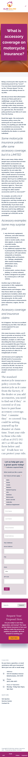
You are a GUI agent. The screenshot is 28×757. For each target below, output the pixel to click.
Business (9, 494)
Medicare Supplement (12, 504)
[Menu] (25, 6)
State (5, 567)
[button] (21, 605)
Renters (8, 487)
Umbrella (9, 502)
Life (7, 492)
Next (6, 589)
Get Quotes (6, 699)
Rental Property (11, 490)
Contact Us (5, 703)
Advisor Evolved (16, 750)
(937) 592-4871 (12, 681)
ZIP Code (6, 576)
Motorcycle (9, 497)
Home (8, 482)
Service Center (7, 701)
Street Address (8, 546)
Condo (8, 485)
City (5, 556)
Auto (7, 480)
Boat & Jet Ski (10, 499)
